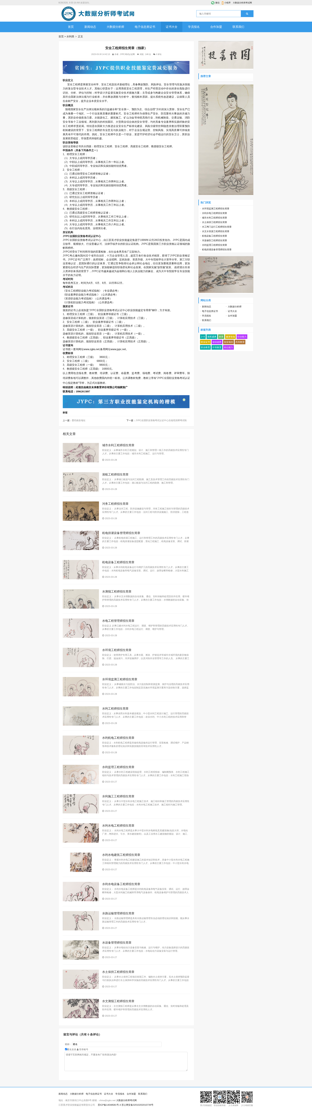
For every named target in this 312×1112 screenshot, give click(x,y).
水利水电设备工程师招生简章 (121, 884)
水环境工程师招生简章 (116, 650)
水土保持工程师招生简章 (118, 972)
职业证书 (205, 342)
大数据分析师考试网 (242, 2)
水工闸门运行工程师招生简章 (217, 226)
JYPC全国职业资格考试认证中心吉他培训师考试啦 (161, 420)
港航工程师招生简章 (115, 474)
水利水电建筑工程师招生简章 (121, 854)
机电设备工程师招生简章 (118, 562)
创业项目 (228, 342)
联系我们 (238, 26)
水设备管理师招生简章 (116, 942)
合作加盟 (216, 26)
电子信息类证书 (145, 26)
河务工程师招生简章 (115, 503)
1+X (203, 336)
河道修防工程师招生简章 (214, 240)
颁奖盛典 (211, 336)
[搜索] (247, 13)
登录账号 (83, 1049)
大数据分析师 (115, 26)
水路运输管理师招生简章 (118, 913)
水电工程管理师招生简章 (118, 620)
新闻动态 (90, 26)
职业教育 (205, 347)
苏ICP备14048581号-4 (109, 1105)
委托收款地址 (78, 420)
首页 (71, 26)
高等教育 (240, 342)
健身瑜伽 (230, 336)
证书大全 (171, 26)
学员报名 (194, 26)
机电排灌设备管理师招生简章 (121, 533)
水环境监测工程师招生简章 (119, 679)
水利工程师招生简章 (115, 708)
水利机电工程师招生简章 (118, 737)
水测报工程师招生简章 (116, 591)
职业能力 (242, 336)
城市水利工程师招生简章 (118, 445)
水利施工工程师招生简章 (118, 796)
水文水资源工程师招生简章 (215, 231)
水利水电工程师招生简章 (118, 825)
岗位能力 (228, 347)
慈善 (221, 336)
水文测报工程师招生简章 (118, 1001)
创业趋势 (216, 342)
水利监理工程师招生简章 (118, 767)
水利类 (70, 36)
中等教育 (216, 347)
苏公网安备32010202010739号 (137, 1105)
